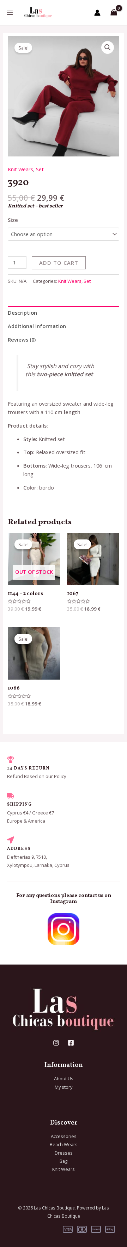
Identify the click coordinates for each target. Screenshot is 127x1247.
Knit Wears (20, 169)
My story (63, 1087)
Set (40, 169)
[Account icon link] (97, 13)
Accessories (64, 1136)
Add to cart (58, 262)
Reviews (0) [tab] (22, 339)
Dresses (64, 1153)
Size (13, 219)
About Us (63, 1078)
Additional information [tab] (37, 326)
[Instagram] (56, 1043)
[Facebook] (71, 1043)
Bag (63, 1161)
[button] (107, 47)
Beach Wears (64, 1144)
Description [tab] (22, 312)
